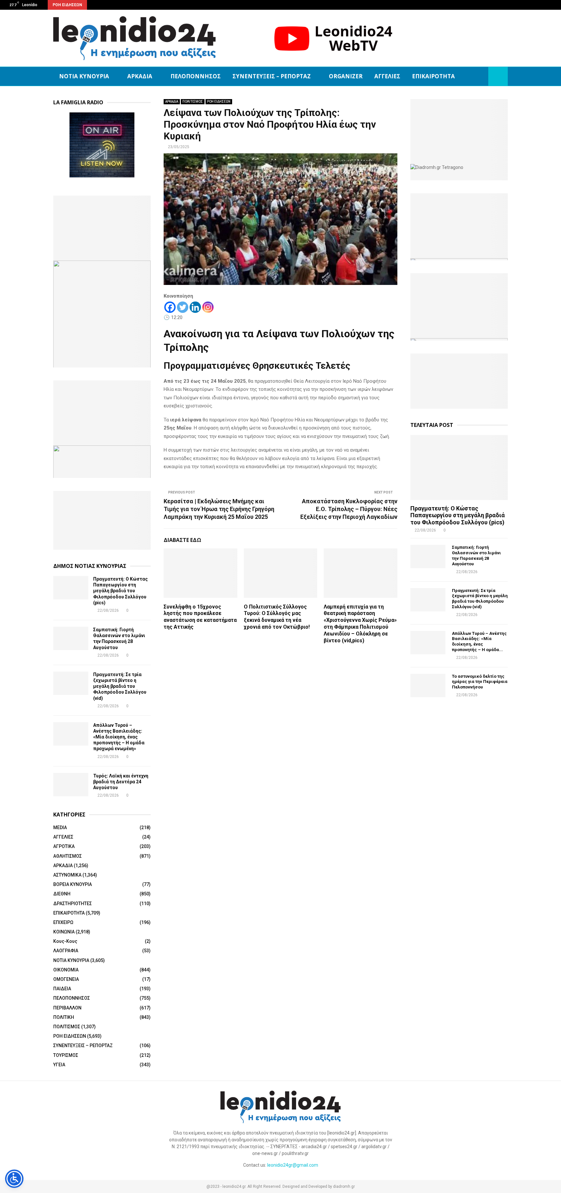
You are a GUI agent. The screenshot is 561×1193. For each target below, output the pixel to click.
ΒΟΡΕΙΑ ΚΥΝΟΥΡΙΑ (72, 884)
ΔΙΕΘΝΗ (61, 893)
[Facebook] (170, 307)
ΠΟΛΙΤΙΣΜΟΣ (192, 101)
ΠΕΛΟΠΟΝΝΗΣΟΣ (195, 76)
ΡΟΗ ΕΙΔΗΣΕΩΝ (219, 101)
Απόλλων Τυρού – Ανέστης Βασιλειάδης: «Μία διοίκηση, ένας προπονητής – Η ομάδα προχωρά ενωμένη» (118, 737)
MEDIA (60, 827)
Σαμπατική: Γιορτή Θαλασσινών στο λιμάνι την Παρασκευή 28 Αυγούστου (476, 555)
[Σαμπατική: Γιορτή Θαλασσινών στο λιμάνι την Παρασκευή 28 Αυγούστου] (70, 638)
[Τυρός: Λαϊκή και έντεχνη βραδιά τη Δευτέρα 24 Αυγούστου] (70, 784)
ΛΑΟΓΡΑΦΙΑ (65, 950)
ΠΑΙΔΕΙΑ (62, 988)
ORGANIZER (346, 76)
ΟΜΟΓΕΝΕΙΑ (66, 979)
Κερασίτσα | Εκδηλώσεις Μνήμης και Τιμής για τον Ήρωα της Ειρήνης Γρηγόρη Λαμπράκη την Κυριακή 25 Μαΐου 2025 (219, 509)
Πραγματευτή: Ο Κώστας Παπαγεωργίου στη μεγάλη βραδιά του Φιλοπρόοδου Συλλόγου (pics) (120, 590)
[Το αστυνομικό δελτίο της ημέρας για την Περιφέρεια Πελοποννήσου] (427, 685)
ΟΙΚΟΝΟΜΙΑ (66, 969)
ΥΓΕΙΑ (59, 1064)
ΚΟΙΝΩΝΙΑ (64, 931)
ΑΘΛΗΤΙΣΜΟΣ (67, 856)
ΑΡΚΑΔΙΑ (139, 76)
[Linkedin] (195, 307)
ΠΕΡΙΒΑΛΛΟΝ (67, 1007)
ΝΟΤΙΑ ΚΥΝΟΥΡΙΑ (84, 76)
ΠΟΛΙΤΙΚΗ (63, 1017)
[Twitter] (182, 307)
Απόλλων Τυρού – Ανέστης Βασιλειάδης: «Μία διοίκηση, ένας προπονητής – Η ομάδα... (479, 641)
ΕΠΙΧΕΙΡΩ (63, 922)
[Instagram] (208, 307)
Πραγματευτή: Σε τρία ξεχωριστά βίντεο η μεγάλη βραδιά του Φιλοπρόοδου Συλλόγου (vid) (119, 686)
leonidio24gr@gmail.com (292, 1165)
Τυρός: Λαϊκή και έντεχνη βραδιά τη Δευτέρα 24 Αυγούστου (120, 781)
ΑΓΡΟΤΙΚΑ (64, 846)
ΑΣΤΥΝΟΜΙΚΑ (67, 875)
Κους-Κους (65, 941)
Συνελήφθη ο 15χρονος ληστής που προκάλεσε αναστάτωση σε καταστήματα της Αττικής (200, 617)
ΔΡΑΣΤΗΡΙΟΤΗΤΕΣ (72, 903)
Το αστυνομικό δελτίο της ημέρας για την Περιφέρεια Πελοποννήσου (479, 682)
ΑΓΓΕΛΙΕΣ (387, 76)
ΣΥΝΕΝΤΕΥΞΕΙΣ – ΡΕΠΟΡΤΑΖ (271, 76)
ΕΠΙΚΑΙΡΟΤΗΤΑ (433, 76)
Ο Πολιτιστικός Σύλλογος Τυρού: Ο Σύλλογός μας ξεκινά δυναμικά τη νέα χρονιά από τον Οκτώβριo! (277, 617)
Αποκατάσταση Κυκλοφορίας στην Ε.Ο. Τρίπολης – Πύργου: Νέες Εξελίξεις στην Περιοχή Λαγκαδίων (348, 509)
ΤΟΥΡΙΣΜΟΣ (65, 1055)
